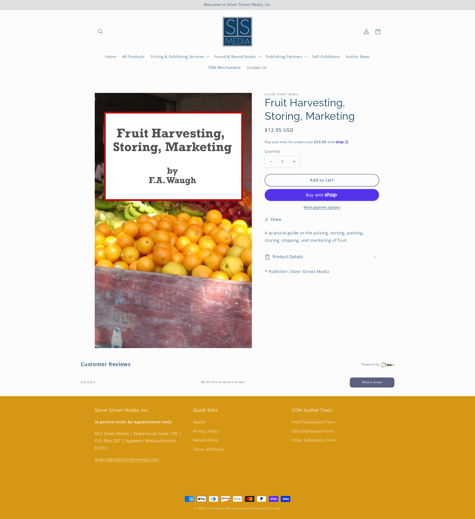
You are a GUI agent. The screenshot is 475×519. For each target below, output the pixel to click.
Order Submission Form (314, 439)
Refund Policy (205, 439)
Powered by (370, 364)
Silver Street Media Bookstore (228, 508)
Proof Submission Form (313, 421)
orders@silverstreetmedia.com (127, 459)
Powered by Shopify (265, 508)
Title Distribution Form (313, 431)
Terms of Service (208, 449)
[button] (100, 31)
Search (199, 421)
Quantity (272, 151)
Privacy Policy (206, 431)
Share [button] (276, 219)
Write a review (372, 382)
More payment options (322, 207)
